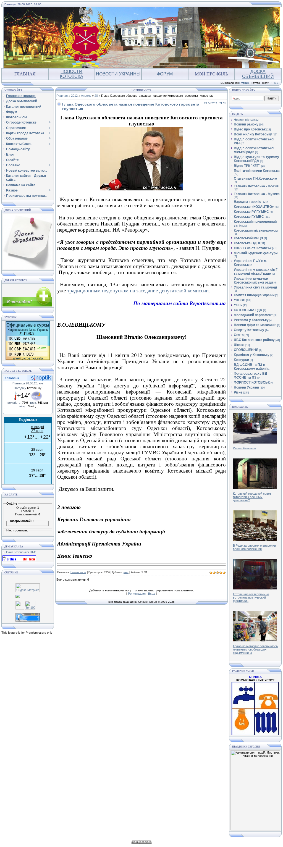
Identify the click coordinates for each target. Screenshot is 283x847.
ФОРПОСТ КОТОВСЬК (252, 382)
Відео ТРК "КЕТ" (247, 166)
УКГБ (238, 305)
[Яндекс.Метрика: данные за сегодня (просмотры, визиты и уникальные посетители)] (27, 587)
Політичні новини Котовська (257, 171)
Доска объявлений (258, 74)
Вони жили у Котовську (253, 134)
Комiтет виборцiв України (254, 295)
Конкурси (241, 360)
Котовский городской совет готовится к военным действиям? (252, 497)
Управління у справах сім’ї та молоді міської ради (255, 272)
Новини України (246, 387)
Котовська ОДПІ (247, 243)
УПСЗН (239, 300)
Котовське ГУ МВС (249, 217)
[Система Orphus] (19, 560)
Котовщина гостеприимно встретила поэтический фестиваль (251, 597)
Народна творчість (249, 202)
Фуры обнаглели (244, 448)
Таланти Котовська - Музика (257, 194)
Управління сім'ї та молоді (255, 287)
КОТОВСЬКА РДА (248, 310)
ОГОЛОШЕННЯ (246, 350)
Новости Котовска (71, 74)
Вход (151, 593)
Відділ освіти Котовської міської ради (254, 150)
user (126, 572)
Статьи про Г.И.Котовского (255, 178)
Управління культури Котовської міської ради (253, 280)
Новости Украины (118, 74)
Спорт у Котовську (249, 330)
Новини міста (78, 572)
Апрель (86, 95)
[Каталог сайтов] (19, 605)
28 (96, 95)
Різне (238, 392)
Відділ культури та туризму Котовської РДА (256, 159)
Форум (165, 74)
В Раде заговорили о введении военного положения (254, 547)
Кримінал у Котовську (251, 355)
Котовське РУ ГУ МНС (251, 212)
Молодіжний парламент (253, 315)
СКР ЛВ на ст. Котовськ (252, 248)
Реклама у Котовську (251, 320)
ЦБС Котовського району (254, 340)
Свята (239, 335)
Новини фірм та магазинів (255, 325)
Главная (25, 74)
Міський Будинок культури (255, 253)
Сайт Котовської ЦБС (21, 552)
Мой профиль (211, 74)
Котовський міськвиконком (256, 230)
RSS (276, 82)
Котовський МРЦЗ (248, 238)
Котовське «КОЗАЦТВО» (254, 207)
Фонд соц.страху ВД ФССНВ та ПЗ (250, 375)
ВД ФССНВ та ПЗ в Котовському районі (250, 367)
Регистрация (137, 593)
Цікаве (239, 345)
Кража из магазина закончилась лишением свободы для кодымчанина (255, 649)
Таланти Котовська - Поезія (256, 186)
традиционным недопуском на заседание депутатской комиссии (138, 290)
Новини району (246, 124)
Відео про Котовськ (250, 129)
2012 (74, 95)
